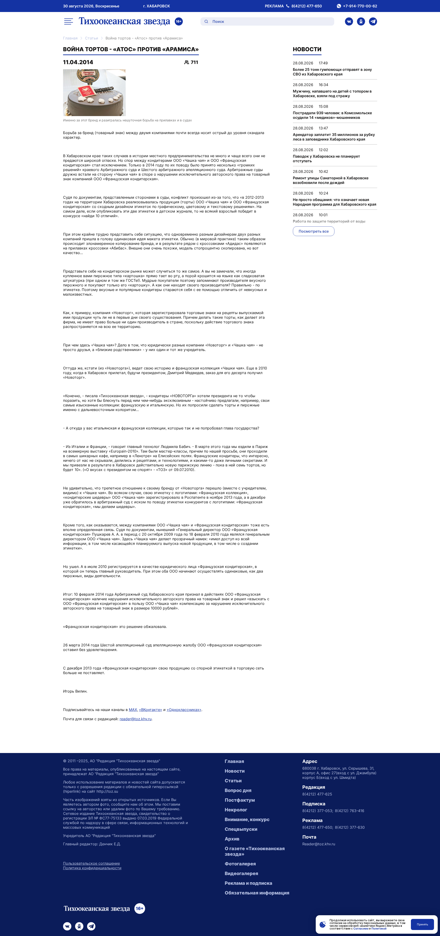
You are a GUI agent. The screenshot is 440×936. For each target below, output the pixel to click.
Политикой (378, 928)
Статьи (91, 38)
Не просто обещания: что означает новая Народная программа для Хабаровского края (334, 202)
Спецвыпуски (241, 829)
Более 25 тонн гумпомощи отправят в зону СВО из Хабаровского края (332, 71)
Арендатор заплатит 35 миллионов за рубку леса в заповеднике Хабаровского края (334, 136)
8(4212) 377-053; (317, 810)
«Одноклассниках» (184, 709)
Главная (70, 38)
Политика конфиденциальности (92, 868)
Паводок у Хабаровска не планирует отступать (326, 158)
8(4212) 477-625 (317, 794)
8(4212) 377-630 (350, 827)
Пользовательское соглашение (91, 863)
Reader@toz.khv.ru (318, 844)
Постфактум (240, 800)
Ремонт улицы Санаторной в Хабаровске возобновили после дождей (330, 180)
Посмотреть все (314, 231)
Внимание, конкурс (247, 819)
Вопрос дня (238, 790)
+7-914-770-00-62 (360, 6)
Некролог (236, 810)
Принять (422, 924)
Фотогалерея (240, 864)
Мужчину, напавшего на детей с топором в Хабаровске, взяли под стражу (332, 93)
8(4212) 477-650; (317, 827)
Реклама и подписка (248, 883)
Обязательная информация (257, 893)
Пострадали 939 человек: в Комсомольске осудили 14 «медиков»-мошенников (332, 115)
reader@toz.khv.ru (136, 719)
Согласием (360, 928)
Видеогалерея (241, 873)
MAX (133, 709)
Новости (235, 771)
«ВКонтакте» (150, 709)
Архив (232, 839)
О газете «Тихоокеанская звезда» (255, 851)
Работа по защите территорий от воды (329, 221)
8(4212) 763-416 (349, 810)
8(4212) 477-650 (306, 6)
